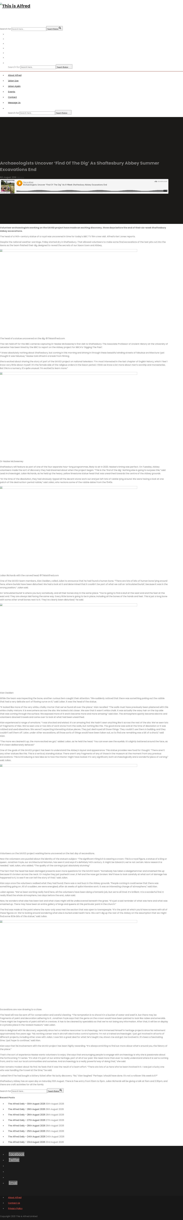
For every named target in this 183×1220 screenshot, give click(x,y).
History (20, 177)
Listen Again (14, 86)
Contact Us (14, 1203)
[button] (10, 63)
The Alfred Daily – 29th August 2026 (26, 1109)
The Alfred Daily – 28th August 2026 (26, 1114)
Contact (12, 97)
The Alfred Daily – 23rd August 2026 (26, 1142)
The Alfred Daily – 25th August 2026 (26, 1131)
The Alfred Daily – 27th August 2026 (26, 1120)
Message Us (14, 58)
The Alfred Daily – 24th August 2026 (26, 1136)
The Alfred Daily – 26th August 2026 (26, 1125)
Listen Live (13, 80)
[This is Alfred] (15, 6)
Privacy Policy (15, 1208)
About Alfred (14, 75)
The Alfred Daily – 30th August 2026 (26, 1103)
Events (11, 91)
